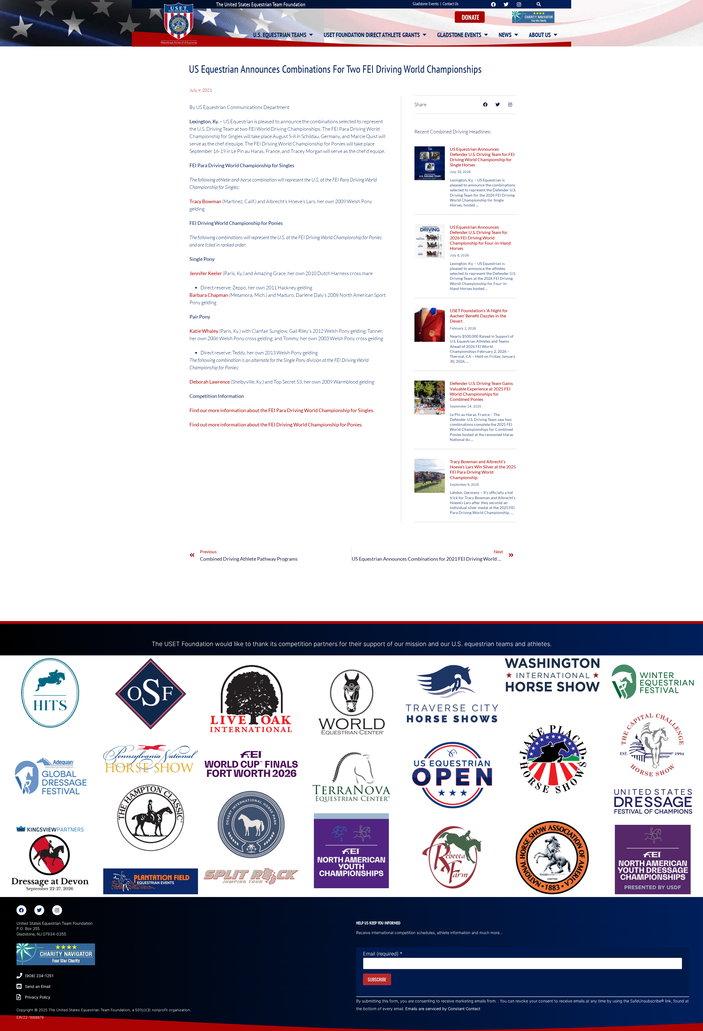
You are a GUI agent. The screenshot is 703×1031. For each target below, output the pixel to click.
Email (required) (382, 953)
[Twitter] (39, 910)
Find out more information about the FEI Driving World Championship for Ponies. (276, 424)
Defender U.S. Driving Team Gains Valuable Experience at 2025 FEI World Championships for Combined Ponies (481, 391)
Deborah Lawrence (209, 382)
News (505, 35)
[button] (539, 4)
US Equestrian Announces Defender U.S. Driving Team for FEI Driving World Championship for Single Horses (482, 156)
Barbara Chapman (208, 295)
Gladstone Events (426, 3)
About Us (540, 35)
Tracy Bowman (205, 201)
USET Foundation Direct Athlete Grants (372, 35)
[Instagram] (57, 910)
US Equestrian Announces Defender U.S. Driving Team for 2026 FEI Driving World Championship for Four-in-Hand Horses (480, 237)
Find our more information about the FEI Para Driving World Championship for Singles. (281, 410)
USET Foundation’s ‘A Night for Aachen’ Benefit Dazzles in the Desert (479, 315)
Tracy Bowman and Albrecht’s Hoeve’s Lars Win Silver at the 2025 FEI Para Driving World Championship (483, 469)
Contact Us (450, 3)
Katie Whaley (203, 331)
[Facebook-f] (21, 910)
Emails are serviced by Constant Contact (442, 1008)
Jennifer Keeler (205, 273)
